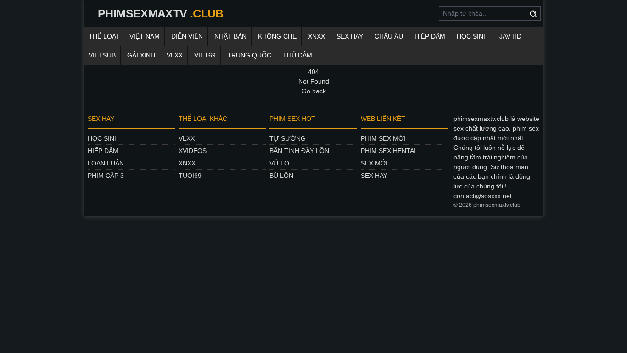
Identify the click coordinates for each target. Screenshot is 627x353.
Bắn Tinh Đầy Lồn (299, 150)
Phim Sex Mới (383, 138)
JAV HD (510, 36)
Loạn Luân (106, 163)
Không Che (277, 36)
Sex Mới (374, 163)
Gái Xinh (141, 55)
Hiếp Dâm (429, 36)
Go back (314, 91)
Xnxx (187, 163)
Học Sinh (472, 36)
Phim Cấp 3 (106, 175)
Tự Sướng (287, 138)
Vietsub (102, 55)
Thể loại (103, 36)
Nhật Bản (230, 36)
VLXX (175, 55)
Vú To (279, 163)
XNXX (316, 36)
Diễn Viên (187, 36)
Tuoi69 (190, 175)
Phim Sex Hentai (388, 150)
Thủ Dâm (297, 55)
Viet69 (205, 55)
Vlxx (187, 138)
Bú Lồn (281, 175)
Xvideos (193, 150)
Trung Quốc (249, 55)
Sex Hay (349, 36)
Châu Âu (389, 36)
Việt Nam (144, 36)
